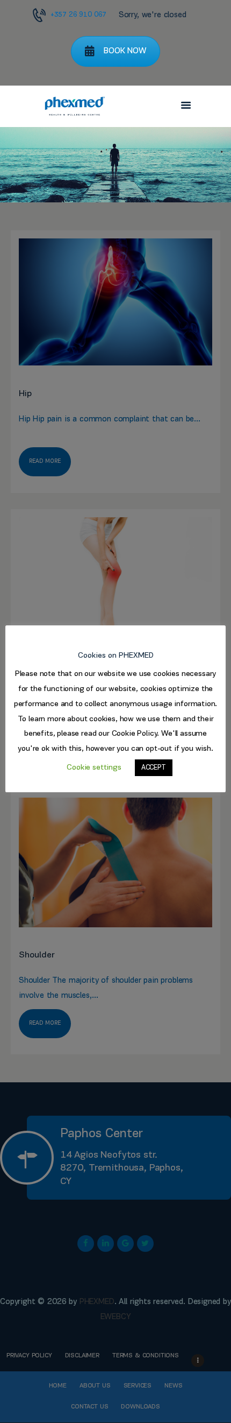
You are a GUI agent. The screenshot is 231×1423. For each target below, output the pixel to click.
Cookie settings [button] (94, 768)
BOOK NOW (125, 51)
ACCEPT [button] (153, 767)
